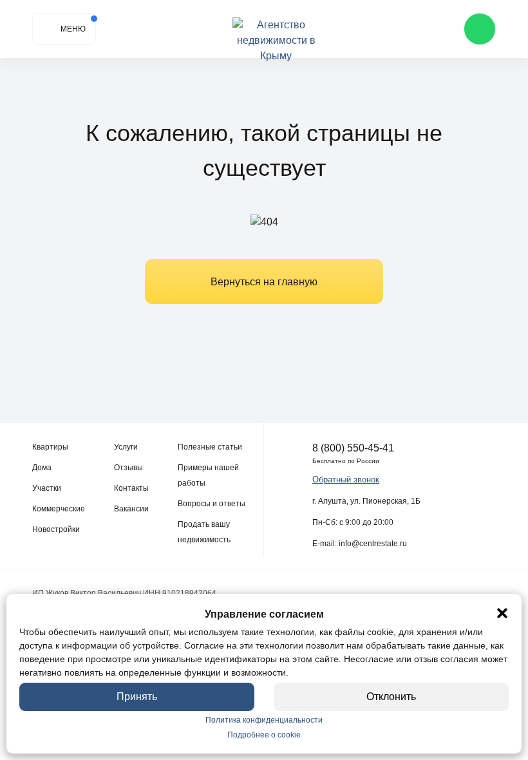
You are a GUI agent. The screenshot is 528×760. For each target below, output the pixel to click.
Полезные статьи (210, 446)
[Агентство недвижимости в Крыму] (275, 29)
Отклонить (391, 696)
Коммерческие (58, 508)
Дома (42, 467)
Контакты (131, 488)
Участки (46, 488)
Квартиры (50, 446)
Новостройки (56, 529)
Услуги (126, 446)
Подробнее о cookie (264, 734)
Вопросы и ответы (211, 503)
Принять (137, 696)
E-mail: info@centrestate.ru (359, 543)
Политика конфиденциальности (264, 720)
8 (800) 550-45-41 (353, 447)
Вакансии (131, 508)
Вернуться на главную (264, 281)
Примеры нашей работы (208, 475)
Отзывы (128, 467)
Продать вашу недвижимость (204, 532)
